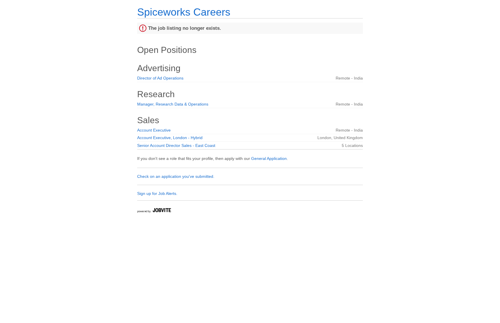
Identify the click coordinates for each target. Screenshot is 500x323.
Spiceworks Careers (183, 12)
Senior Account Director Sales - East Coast (176, 145)
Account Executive (154, 130)
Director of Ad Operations (160, 78)
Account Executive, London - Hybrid (170, 137)
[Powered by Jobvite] (154, 211)
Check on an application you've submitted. (175, 176)
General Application (269, 158)
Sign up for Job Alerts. (157, 193)
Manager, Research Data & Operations (172, 104)
